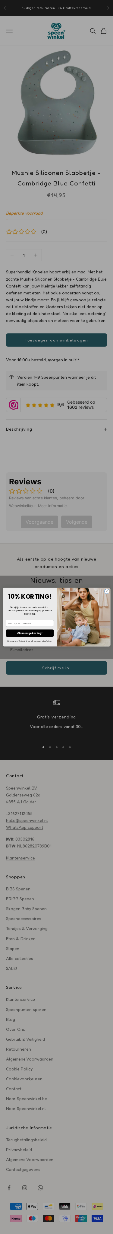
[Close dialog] (106, 591)
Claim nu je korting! (29, 632)
